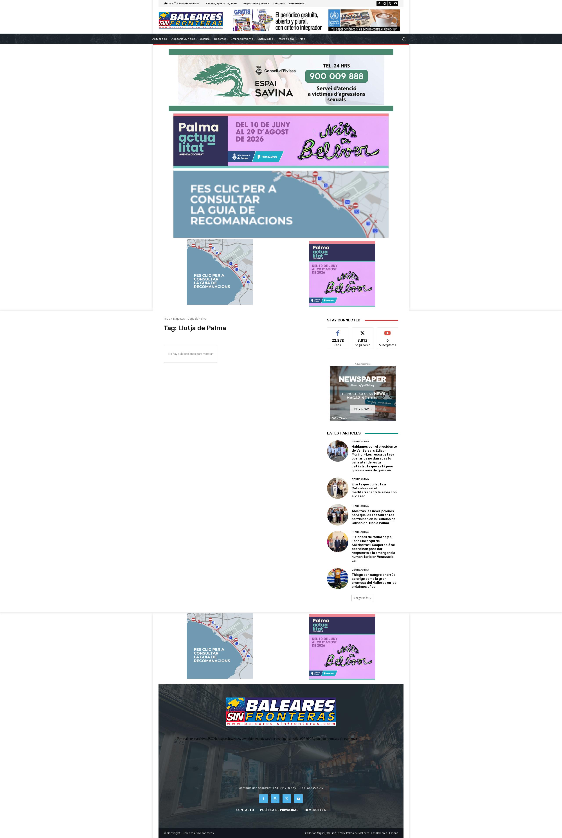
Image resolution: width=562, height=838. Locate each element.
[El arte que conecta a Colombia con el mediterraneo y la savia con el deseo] (337, 488)
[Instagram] (384, 3)
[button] (403, 39)
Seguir (362, 330)
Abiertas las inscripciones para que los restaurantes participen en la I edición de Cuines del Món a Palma (374, 517)
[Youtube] (395, 3)
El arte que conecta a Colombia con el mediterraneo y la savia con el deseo (374, 490)
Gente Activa (360, 441)
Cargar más (361, 598)
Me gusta (338, 330)
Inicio (167, 319)
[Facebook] (379, 3)
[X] (390, 3)
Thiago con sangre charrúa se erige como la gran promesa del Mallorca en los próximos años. (374, 581)
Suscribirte (387, 330)
